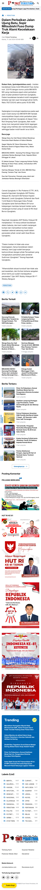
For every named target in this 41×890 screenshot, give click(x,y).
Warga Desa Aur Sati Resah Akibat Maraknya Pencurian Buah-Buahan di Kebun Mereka (18, 139)
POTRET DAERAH (1, 458)
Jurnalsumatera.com (9, 867)
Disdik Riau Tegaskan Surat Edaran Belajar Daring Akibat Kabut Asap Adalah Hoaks (20, 745)
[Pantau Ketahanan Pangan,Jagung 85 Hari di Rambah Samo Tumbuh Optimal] (9, 455)
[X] (8, 292)
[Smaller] (30, 38)
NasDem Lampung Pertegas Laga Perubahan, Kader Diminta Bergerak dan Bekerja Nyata (27, 404)
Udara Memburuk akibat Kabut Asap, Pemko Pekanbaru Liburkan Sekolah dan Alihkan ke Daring (19, 737)
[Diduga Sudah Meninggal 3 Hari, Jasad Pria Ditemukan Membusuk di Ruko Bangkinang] (30, 360)
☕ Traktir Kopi (9, 885)
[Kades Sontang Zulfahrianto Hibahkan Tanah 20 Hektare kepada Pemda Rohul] (9, 442)
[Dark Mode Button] (33, 3)
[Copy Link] (25, 292)
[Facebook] (3, 292)
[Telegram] (12, 292)
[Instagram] (8, 877)
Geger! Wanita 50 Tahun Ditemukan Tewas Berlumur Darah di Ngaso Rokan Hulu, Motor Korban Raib (18, 146)
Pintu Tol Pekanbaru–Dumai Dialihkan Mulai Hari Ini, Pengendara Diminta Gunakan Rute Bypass (27, 391)
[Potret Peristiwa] (20, 3)
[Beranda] (3, 15)
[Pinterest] (16, 292)
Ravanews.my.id (27, 867)
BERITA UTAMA (2, 392)
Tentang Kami (7, 850)
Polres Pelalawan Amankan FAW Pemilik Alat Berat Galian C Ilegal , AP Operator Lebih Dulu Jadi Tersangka (27, 416)
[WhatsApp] (21, 292)
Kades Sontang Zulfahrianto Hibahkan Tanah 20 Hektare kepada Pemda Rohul (27, 440)
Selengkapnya (19, 466)
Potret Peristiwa (31, 883)
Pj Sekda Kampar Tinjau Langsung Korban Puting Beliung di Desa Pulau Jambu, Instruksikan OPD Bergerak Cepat (20, 163)
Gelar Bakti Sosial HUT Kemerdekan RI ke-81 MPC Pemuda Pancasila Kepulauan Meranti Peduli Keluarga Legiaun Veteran (19, 763)
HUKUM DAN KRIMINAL (1, 419)
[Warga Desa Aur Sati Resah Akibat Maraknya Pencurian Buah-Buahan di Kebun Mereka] (11, 334)
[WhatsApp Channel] (16, 877)
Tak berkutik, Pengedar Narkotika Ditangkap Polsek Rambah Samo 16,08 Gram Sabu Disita (26, 429)
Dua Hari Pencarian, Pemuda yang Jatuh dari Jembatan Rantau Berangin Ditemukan (18, 177)
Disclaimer (25, 854)
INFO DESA (2, 440)
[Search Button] (38, 3)
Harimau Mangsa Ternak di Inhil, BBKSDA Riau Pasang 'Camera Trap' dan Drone (18, 171)
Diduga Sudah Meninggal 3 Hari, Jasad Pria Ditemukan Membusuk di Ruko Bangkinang (29, 372)
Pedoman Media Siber (10, 854)
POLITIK (2, 402)
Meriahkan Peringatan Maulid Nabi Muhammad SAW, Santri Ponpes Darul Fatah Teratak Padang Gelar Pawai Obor (19, 727)
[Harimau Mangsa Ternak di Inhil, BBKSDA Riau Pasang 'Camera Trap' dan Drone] (30, 334)
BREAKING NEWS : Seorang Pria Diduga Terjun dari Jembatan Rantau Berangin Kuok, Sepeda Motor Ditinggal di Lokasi (20, 155)
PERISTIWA (7, 285)
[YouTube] (12, 877)
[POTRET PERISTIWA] (20, 838)
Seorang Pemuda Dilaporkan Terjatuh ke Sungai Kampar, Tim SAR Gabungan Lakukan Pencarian (10, 320)
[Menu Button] (3, 3)
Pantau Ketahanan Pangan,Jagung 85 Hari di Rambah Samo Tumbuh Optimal (26, 454)
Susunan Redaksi (28, 850)
